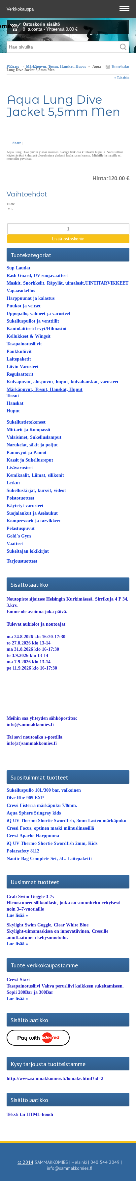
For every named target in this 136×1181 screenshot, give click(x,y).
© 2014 (25, 1162)
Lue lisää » (17, 915)
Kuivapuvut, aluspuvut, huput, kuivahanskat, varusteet (63, 381)
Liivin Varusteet (23, 366)
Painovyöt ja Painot (27, 452)
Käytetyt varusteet (25, 505)
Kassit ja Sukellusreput (30, 460)
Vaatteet (15, 543)
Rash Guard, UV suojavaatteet (37, 275)
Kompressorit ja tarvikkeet (34, 520)
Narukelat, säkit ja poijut (32, 444)
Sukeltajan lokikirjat (28, 551)
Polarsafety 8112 (23, 851)
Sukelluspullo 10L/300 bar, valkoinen (44, 790)
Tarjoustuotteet (22, 561)
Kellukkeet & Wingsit (29, 336)
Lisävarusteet (20, 467)
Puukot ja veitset (24, 305)
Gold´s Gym (19, 536)
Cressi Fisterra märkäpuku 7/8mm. (42, 805)
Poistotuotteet (20, 498)
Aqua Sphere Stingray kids (34, 813)
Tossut (13, 395)
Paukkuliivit (19, 351)
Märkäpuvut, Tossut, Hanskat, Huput (56, 66)
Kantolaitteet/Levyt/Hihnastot (37, 328)
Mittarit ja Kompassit (29, 429)
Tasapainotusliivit (24, 343)
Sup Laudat (18, 267)
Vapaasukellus (21, 290)
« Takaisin (121, 77)
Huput (13, 410)
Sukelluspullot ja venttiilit (33, 321)
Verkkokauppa (21, 9)
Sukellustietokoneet (26, 422)
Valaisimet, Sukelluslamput (34, 437)
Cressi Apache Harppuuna (33, 835)
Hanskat (15, 403)
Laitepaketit (19, 359)
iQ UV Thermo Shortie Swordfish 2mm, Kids (52, 843)
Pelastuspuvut (21, 528)
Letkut (13, 482)
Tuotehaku (119, 66)
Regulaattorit (20, 374)
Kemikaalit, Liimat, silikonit (35, 475)
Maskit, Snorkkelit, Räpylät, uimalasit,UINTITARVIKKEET (67, 283)
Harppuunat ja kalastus (30, 298)
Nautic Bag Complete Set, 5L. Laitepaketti (49, 858)
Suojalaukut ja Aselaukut (32, 513)
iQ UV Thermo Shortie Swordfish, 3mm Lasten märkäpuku (66, 820)
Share (17, 143)
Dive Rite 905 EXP (25, 797)
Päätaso (13, 66)
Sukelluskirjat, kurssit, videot (36, 490)
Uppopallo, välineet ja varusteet (38, 313)
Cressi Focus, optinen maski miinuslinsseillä (50, 828)
